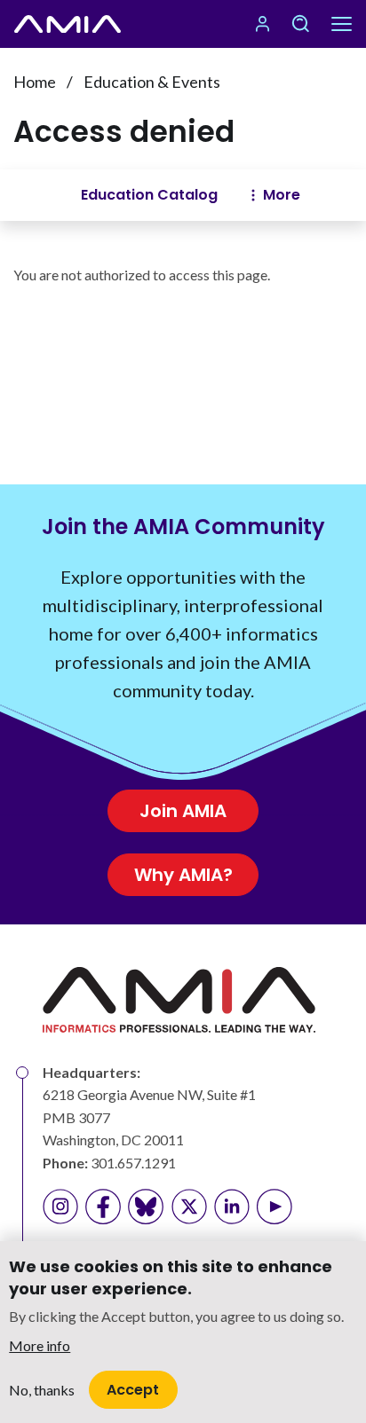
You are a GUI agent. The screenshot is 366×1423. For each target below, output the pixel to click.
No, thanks (42, 1389)
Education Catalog (149, 195)
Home (34, 81)
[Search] (300, 24)
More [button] (281, 195)
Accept (133, 1390)
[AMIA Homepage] (67, 24)
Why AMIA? (183, 874)
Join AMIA (183, 810)
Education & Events (152, 81)
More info (39, 1345)
